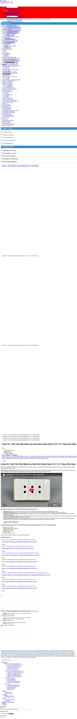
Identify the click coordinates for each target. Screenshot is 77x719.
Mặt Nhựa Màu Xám (7, 53)
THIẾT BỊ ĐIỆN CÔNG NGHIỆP (8, 124)
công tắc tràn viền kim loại (29, 458)
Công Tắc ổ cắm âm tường (25, 457)
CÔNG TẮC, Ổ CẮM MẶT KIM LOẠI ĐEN (11, 27)
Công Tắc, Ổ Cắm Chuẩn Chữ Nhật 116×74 (14, 15)
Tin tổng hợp (7, 700)
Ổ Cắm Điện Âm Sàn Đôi (8, 115)
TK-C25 (5, 50)
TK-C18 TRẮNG (6, 38)
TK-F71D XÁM (6, 77)
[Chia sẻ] (2, 717)
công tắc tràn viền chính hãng (58, 457)
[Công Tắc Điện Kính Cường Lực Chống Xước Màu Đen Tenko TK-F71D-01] (17, 546)
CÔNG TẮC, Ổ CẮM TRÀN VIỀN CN (15, 21)
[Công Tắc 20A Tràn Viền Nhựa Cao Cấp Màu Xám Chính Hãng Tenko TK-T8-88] (18, 539)
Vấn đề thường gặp (9, 693)
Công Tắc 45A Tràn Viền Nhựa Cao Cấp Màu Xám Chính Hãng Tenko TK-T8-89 (19, 581)
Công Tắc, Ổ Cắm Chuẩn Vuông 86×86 (13, 8)
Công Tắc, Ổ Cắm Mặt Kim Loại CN (15, 18)
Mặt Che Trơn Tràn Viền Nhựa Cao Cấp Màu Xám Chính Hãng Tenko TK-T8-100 (19, 568)
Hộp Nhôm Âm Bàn (7, 109)
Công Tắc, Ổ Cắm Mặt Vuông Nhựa (9, 89)
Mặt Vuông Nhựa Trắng (7, 91)
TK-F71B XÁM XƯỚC (7, 86)
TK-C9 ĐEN (5, 47)
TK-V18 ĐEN (6, 68)
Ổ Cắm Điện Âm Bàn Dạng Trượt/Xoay (11, 110)
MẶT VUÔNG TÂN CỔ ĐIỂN (8, 87)
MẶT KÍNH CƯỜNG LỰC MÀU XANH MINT (11, 79)
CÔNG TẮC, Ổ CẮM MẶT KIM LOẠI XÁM (11, 30)
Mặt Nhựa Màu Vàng (7, 49)
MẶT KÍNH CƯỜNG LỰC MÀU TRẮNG (10, 36)
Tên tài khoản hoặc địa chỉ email (9, 709)
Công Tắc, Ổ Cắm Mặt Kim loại (8, 81)
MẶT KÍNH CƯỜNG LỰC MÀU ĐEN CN (11, 33)
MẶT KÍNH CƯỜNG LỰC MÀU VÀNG (10, 40)
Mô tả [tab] (4, 461)
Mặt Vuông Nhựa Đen (7, 90)
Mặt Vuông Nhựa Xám (7, 98)
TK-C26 (5, 45)
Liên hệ (4, 703)
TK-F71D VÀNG (6, 74)
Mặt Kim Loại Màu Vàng (8, 83)
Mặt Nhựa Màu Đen (7, 43)
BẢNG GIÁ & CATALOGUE (7, 702)
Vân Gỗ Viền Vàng (6, 104)
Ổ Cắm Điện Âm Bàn (6, 107)
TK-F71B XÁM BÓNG (7, 85)
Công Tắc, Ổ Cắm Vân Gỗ (13, 13)
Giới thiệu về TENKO (9, 696)
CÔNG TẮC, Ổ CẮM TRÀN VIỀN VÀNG (10, 61)
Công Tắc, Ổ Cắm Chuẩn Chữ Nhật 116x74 (9, 19)
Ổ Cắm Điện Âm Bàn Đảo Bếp (8, 111)
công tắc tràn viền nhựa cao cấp (41, 458)
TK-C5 (4, 51)
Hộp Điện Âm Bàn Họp (7, 108)
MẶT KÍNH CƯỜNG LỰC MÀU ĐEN (10, 66)
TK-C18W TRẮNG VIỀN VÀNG (9, 39)
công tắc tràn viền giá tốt (7, 458)
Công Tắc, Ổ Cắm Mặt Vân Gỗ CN (9, 57)
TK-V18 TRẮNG (6, 72)
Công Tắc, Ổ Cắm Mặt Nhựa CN (14, 20)
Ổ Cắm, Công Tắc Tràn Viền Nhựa (9, 101)
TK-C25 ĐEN (6, 44)
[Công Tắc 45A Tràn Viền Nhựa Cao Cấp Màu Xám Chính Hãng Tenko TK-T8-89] (18, 579)
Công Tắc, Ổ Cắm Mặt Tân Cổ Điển (10, 31)
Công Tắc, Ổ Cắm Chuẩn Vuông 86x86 (9, 64)
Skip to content (3, 0)
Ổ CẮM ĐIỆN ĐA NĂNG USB (8, 120)
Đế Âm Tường (5, 119)
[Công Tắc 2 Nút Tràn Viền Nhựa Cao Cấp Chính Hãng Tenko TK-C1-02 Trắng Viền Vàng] (7, 21)
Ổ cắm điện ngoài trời (6, 121)
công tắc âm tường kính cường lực (39, 456)
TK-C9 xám (5, 56)
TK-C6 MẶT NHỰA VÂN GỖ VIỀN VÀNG (11, 58)
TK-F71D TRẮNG (6, 70)
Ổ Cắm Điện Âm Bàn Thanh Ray (8, 112)
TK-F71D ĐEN (6, 67)
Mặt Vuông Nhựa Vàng (7, 94)
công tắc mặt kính (69, 456)
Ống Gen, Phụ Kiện (6, 123)
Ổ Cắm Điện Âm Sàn (6, 113)
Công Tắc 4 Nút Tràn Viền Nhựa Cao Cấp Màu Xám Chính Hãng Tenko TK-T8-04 (19, 588)
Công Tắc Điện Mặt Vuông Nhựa (14, 11)
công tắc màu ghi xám (14, 457)
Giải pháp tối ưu (8, 692)
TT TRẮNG (5, 93)
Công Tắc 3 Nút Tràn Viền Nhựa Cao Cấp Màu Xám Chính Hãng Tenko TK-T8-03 (19, 561)
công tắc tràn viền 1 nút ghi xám (45, 457)
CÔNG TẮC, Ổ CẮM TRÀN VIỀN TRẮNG (42, 19)
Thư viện (4, 704)
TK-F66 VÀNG (6, 95)
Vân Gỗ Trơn (5, 103)
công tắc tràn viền (34, 457)
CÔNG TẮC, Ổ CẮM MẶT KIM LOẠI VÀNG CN (12, 28)
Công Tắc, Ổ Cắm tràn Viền (7, 99)
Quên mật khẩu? (3, 715)
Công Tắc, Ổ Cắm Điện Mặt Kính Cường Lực (11, 65)
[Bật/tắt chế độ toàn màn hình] (1, 717)
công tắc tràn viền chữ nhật (70, 457)
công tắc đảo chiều (50, 456)
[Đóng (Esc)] (4, 717)
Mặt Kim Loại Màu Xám (8, 84)
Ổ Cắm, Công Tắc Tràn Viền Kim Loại (10, 100)
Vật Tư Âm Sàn (6, 117)
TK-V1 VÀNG (6, 96)
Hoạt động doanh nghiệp (10, 699)
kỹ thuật (4, 691)
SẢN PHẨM (4, 662)
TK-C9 (4, 52)
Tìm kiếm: (4, 7)
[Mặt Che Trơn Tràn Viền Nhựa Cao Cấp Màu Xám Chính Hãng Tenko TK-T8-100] (18, 566)
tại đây (28, 535)
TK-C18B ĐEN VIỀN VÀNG (8, 35)
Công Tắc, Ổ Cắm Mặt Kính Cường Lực (16, 9)
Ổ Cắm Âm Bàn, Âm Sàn (6, 106)
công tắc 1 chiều (28, 456)
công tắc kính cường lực (60, 456)
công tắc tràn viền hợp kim (17, 458)
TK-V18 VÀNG (6, 75)
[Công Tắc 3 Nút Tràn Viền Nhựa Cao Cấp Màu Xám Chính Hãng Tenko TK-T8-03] (19, 559)
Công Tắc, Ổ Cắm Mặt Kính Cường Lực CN (11, 32)
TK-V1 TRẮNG (6, 92)
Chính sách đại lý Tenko (10, 697)
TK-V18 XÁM (6, 78)
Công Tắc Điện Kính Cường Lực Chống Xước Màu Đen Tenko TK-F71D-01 (18, 548)
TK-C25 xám (6, 55)
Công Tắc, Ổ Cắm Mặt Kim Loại (14, 10)
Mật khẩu (4, 711)
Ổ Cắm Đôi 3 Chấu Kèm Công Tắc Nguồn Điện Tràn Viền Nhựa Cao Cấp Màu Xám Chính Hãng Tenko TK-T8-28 (26, 575)
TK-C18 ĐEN (6, 34)
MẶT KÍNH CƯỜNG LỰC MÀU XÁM (10, 41)
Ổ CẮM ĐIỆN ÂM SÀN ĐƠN (8, 116)
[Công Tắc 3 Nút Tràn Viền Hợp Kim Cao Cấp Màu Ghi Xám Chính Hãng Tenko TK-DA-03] (20, 553)
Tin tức (4, 698)
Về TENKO (4, 694)
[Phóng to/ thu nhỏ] (0, 717)
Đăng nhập (11, 713)
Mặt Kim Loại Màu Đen (7, 82)
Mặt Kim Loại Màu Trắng (8, 125)
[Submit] (2, 661)
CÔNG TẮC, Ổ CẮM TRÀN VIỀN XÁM (10, 62)
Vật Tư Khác (4, 118)
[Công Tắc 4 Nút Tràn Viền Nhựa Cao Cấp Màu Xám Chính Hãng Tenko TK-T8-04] (19, 586)
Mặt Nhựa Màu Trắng (7, 48)
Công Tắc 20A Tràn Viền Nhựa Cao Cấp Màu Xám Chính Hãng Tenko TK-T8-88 (19, 541)
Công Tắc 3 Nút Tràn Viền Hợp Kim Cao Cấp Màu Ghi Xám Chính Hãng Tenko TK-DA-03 (21, 555)
